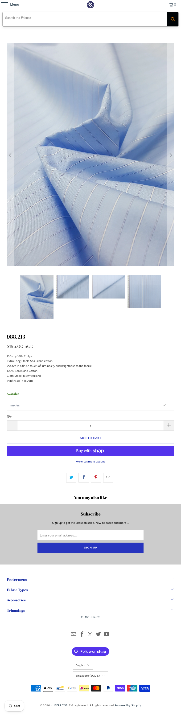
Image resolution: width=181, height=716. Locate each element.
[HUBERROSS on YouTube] (106, 634)
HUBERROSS (58, 705)
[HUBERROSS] (90, 4)
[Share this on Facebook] (83, 478)
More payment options (90, 461)
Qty (9, 416)
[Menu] (2, 4)
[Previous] (10, 155)
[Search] (172, 19)
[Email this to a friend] (108, 478)
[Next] (170, 155)
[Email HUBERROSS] (74, 634)
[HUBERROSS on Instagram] (90, 634)
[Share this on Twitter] (71, 478)
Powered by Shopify (128, 705)
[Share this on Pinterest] (96, 478)
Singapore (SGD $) (88, 675)
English (80, 665)
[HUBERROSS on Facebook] (82, 634)
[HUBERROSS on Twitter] (98, 634)
